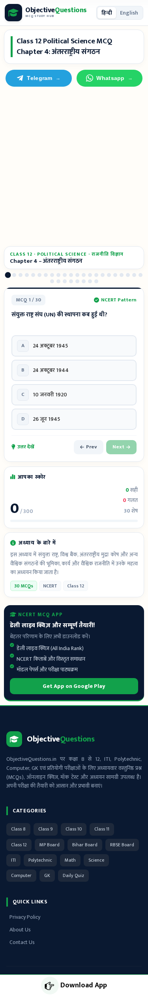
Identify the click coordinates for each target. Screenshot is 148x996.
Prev (91, 446)
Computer (21, 875)
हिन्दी (106, 12)
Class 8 (18, 829)
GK (47, 875)
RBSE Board (122, 845)
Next (118, 446)
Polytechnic (40, 860)
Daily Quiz (73, 875)
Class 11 (101, 829)
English (129, 12)
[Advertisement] (74, 166)
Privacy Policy (24, 917)
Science (96, 860)
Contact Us (22, 942)
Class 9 (45, 829)
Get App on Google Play (74, 686)
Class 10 (74, 829)
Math (70, 860)
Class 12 (19, 845)
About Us (20, 929)
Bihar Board (84, 845)
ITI (13, 860)
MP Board (49, 845)
